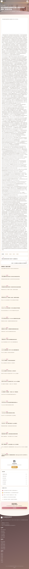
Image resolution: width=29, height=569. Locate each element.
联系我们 (2, 560)
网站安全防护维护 (3, 541)
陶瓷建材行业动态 (15, 474)
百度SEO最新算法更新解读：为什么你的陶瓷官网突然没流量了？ (11, 492)
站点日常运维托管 (3, 532)
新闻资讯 (4, 5)
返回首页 (2, 553)
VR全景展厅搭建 (3, 535)
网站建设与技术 (15, 476)
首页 (1, 5)
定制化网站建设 (3, 531)
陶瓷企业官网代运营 (3, 529)
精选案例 (2, 554)
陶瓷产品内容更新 (3, 544)
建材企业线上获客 (3, 545)
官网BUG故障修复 (3, 547)
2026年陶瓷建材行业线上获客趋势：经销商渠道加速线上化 (10, 490)
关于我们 (2, 557)
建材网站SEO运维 (3, 548)
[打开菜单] (27, 1)
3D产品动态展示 (3, 534)
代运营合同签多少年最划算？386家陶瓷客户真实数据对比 (10, 499)
